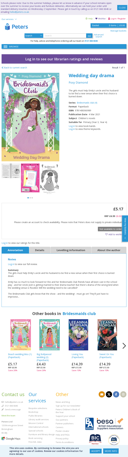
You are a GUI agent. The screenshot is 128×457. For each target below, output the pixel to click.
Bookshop (33, 412)
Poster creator (62, 431)
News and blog (63, 402)
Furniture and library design (42, 434)
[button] (28, 197)
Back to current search (15, 67)
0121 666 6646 (11, 405)
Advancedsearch (98, 36)
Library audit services (39, 419)
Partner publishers (65, 423)
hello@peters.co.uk (19, 11)
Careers (59, 427)
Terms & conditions (65, 442)
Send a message (12, 409)
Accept (95, 451)
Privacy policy (62, 438)
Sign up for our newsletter (68, 405)
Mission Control (36, 423)
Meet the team (8, 415)
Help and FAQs (63, 434)
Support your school (65, 416)
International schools (39, 427)
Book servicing (35, 438)
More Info (111, 451)
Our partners (62, 419)
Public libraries (35, 415)
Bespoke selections (38, 408)
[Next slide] (124, 346)
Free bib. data (35, 441)
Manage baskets (118, 30)
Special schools (36, 430)
